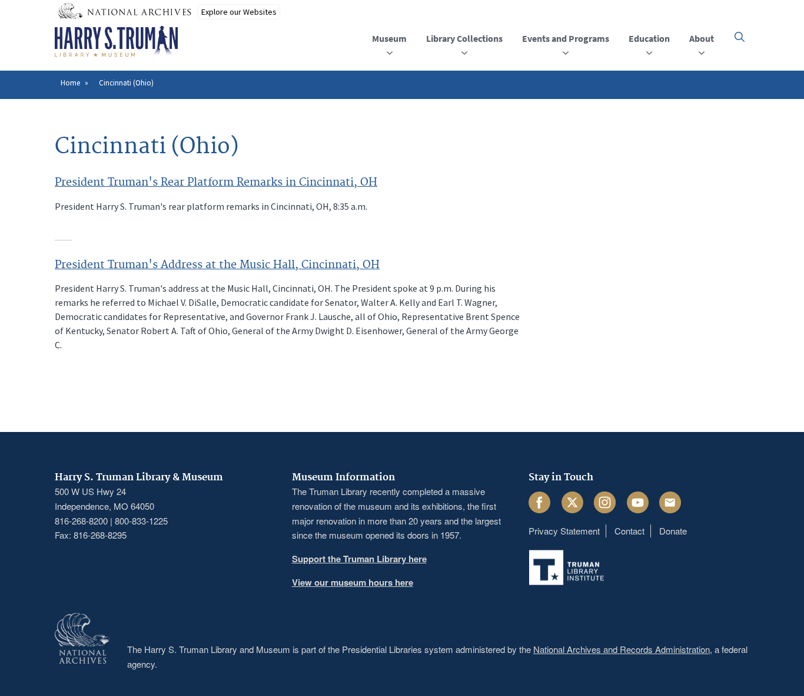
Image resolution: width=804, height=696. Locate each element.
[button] (740, 37)
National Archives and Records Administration (621, 649)
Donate (673, 531)
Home (70, 83)
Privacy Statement (564, 531)
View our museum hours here (352, 582)
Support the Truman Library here (359, 558)
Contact (629, 531)
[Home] (116, 42)
